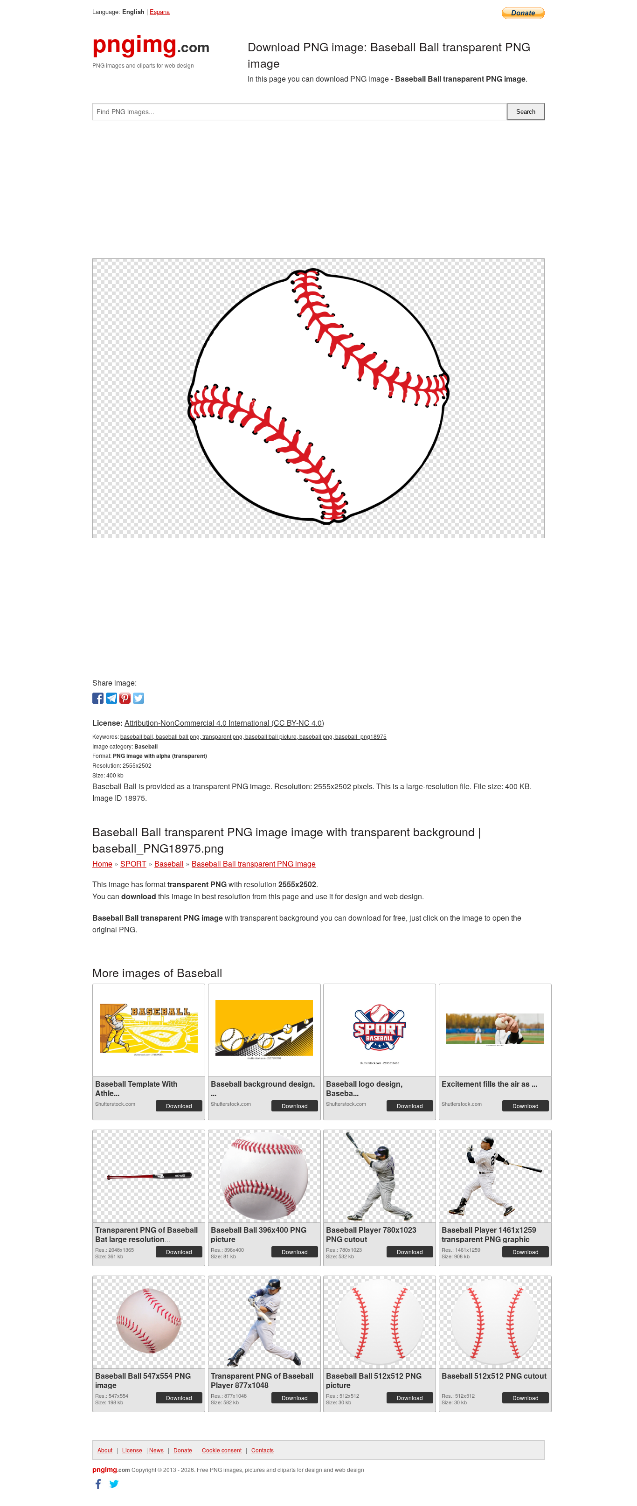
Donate (182, 1450)
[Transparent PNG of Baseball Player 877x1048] (264, 1322)
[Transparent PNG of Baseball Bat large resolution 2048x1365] (148, 1176)
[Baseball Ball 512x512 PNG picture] (379, 1322)
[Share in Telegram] (111, 698)
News (156, 1450)
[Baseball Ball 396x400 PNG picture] (264, 1176)
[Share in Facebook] (98, 698)
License (132, 1450)
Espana (160, 11)
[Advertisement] (318, 193)
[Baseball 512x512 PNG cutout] (495, 1322)
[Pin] (125, 698)
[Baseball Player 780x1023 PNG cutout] (379, 1176)
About (104, 1450)
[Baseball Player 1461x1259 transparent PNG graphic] (495, 1176)
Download (179, 1106)
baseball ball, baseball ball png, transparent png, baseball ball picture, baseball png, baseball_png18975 (253, 736)
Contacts (262, 1450)
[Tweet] (138, 698)
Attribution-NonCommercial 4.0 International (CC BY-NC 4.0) (224, 722)
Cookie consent (222, 1450)
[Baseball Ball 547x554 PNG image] (148, 1322)
